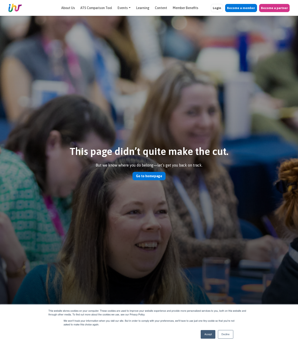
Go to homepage (149, 176)
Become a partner (274, 8)
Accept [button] (208, 334)
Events (123, 8)
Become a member (241, 8)
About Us (68, 8)
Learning (142, 8)
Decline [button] (225, 334)
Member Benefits (185, 8)
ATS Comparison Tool (96, 8)
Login (217, 8)
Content (161, 8)
